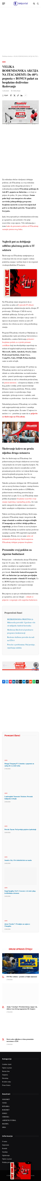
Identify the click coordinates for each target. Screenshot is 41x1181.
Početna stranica (7, 56)
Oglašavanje (6, 1155)
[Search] (34, 3)
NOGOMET (6, 1099)
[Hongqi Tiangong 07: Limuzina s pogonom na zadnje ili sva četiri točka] (20, 749)
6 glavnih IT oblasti (25, 305)
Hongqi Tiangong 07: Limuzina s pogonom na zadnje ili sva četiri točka (19, 764)
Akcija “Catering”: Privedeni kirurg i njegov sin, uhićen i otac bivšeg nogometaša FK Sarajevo (22, 1008)
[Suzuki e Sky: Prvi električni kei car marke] (20, 845)
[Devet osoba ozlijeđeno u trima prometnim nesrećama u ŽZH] (20, 1026)
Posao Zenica (6, 1085)
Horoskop (5, 1078)
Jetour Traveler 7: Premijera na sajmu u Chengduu (17, 925)
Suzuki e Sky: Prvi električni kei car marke (18, 860)
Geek (4, 62)
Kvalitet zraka (6, 1082)
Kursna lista (6, 1071)
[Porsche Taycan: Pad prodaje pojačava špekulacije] (20, 815)
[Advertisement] (20, 31)
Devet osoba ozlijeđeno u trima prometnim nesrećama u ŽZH (20, 1040)
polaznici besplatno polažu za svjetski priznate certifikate (18, 342)
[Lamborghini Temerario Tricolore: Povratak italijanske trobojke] (20, 782)
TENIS (4, 1103)
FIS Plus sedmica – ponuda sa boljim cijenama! (22, 976)
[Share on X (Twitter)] (14, 95)
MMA (4, 1127)
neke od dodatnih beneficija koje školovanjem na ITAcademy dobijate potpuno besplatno (17, 539)
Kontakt (4, 1148)
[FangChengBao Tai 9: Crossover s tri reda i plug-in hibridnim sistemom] (20, 876)
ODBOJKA (5, 1117)
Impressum (5, 1145)
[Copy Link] (18, 95)
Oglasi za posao (7, 1068)
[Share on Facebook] (11, 95)
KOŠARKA (5, 1106)
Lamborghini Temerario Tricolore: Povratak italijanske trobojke (18, 797)
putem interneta (10, 382)
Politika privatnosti (8, 1162)
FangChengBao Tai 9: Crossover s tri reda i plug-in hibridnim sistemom (20, 892)
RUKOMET (6, 1110)
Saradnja (5, 1152)
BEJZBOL (5, 1124)
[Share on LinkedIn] (21, 95)
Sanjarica (5, 1075)
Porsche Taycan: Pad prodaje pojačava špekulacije (20, 829)
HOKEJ (4, 1113)
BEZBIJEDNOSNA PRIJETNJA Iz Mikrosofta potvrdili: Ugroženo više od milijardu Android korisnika (21, 622)
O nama (4, 1141)
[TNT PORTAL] (20, 3)
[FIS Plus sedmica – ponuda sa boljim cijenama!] (20, 963)
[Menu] (3, 3)
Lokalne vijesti (6, 1064)
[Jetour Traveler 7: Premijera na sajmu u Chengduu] (20, 909)
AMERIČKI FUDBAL (9, 1120)
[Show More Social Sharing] (25, 95)
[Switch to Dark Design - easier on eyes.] (37, 4)
